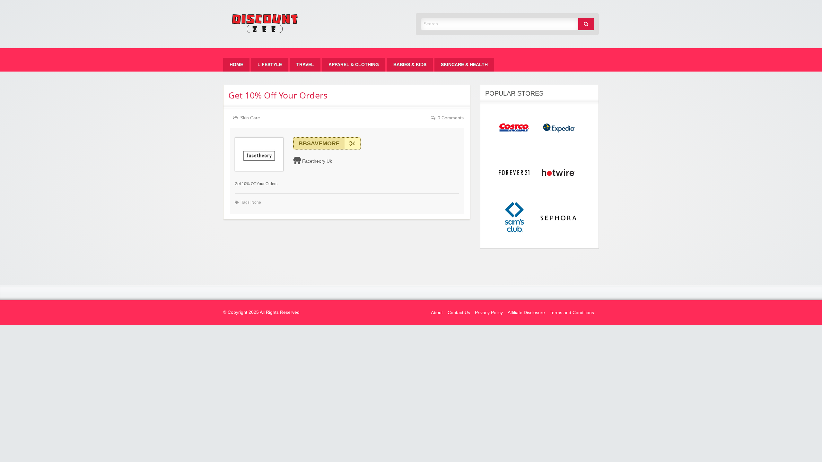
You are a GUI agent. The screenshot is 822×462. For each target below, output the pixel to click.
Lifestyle (270, 64)
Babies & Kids (409, 64)
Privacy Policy (489, 312)
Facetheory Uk (317, 161)
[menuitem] (236, 65)
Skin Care (250, 118)
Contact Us (459, 312)
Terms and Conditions (572, 312)
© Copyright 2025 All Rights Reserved (261, 312)
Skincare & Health (464, 64)
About (437, 312)
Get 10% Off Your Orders (278, 95)
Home (236, 64)
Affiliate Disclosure (526, 312)
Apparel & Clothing (353, 64)
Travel (305, 64)
